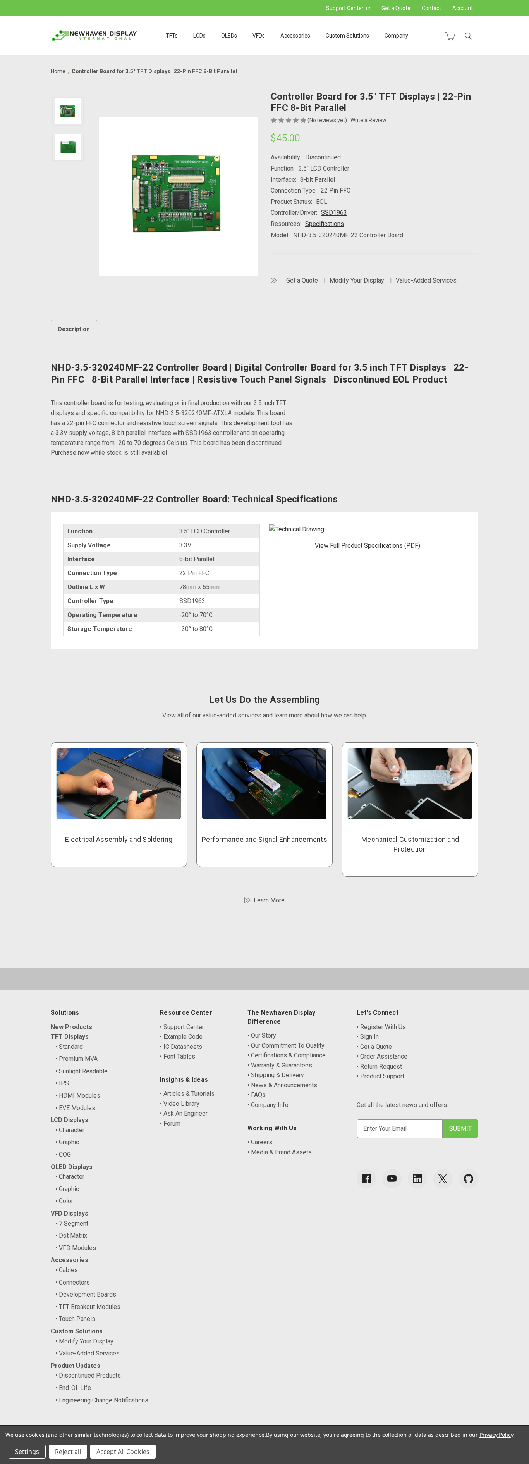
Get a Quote (395, 8)
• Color (64, 1201)
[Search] (468, 36)
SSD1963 (334, 212)
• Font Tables (177, 1056)
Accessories (295, 36)
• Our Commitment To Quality (286, 1045)
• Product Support (380, 1076)
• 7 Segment (71, 1223)
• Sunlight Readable (81, 1071)
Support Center (345, 8)
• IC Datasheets (181, 1046)
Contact (431, 8)
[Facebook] (366, 1178)
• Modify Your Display (84, 1341)
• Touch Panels (75, 1319)
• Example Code (181, 1036)
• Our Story (261, 1035)
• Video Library (179, 1103)
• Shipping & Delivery (275, 1075)
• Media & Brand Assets (279, 1152)
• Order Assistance (382, 1056)
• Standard (69, 1046)
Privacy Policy (496, 1434)
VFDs (258, 36)
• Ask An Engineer (184, 1113)
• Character (69, 1130)
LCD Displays (69, 1120)
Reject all (68, 1451)
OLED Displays (72, 1167)
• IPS (62, 1083)
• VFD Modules (75, 1248)
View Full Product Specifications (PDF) (367, 545)
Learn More (269, 900)
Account (462, 8)
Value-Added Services (426, 280)
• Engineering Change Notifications (101, 1400)
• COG (63, 1154)
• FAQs (256, 1094)
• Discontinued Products (88, 1375)
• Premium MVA (76, 1058)
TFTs (172, 36)
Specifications (324, 224)
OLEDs (229, 36)
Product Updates (75, 1365)
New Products (71, 1027)
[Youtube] (392, 1178)
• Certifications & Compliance (286, 1055)
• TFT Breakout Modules (87, 1307)
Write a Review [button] (368, 120)
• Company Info (268, 1105)
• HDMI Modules (77, 1095)
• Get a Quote (374, 1046)
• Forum (170, 1123)
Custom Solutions (347, 36)
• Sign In (368, 1036)
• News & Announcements (282, 1085)
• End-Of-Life (73, 1388)
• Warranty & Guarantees (279, 1065)
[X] (443, 1178)
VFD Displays (69, 1213)
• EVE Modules (75, 1108)
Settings (27, 1451)
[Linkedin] (417, 1178)
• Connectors (72, 1282)
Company (396, 36)
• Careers (259, 1142)
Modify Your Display (357, 280)
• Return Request (379, 1066)
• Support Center (182, 1027)
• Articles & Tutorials (187, 1093)
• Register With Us (381, 1027)
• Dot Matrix (71, 1235)
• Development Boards (85, 1294)
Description (74, 329)
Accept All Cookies (122, 1451)
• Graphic (67, 1142)
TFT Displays (70, 1036)
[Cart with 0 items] (450, 36)
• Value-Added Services (87, 1353)
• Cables (66, 1270)
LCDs (199, 36)
